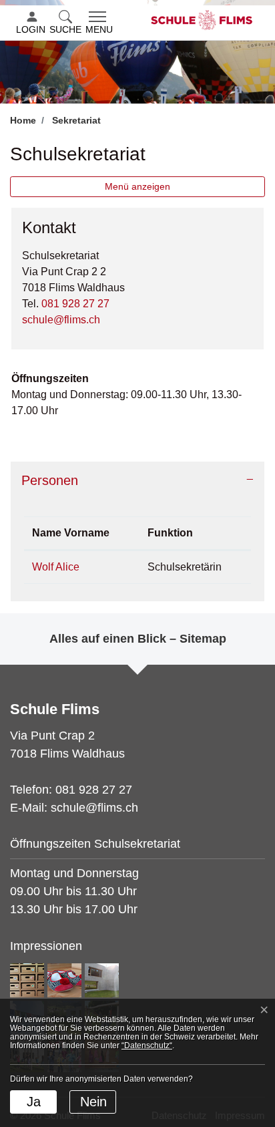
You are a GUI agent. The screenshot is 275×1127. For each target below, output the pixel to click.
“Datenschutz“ (146, 1045)
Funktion (170, 532)
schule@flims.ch (61, 319)
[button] (67, 23)
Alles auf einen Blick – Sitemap (137, 638)
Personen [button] (49, 480)
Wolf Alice (55, 567)
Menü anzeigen (137, 186)
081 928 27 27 (75, 303)
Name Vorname (70, 532)
